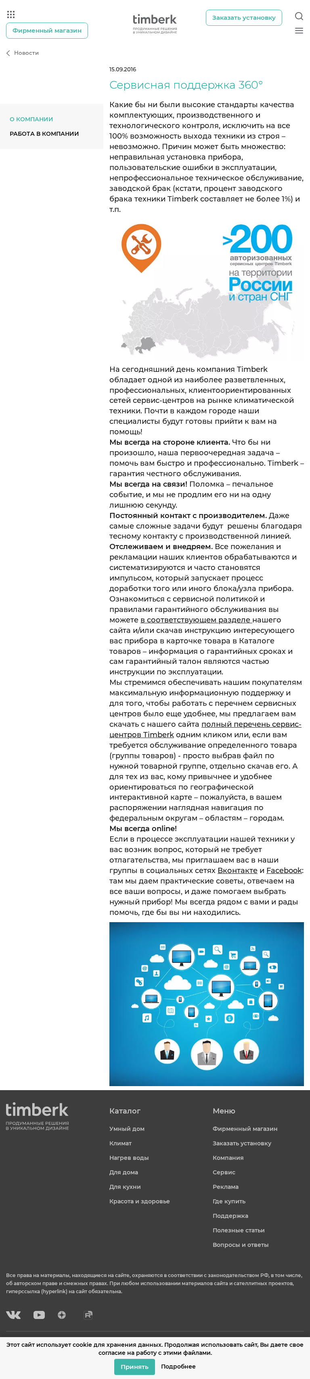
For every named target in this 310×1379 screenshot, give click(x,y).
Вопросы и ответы (241, 1244)
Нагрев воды (129, 1157)
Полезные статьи (239, 1230)
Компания (228, 1157)
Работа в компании (44, 133)
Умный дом (127, 1128)
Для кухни (125, 1186)
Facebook (284, 870)
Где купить (229, 1201)
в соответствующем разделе (196, 620)
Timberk (158, 734)
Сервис (224, 1172)
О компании (31, 119)
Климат (120, 1143)
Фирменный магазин (245, 1128)
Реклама (226, 1186)
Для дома (123, 1172)
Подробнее (178, 1366)
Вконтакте (238, 870)
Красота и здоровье (139, 1201)
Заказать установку (242, 1143)
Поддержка (230, 1215)
